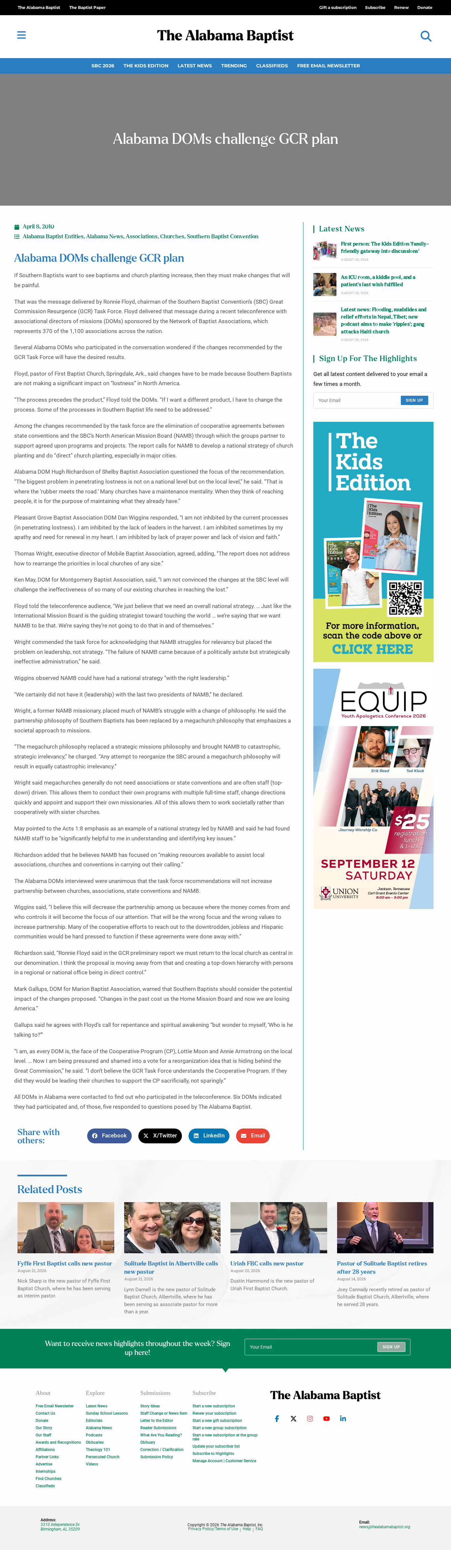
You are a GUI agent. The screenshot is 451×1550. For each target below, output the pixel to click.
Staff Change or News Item (163, 1413)
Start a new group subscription (219, 1428)
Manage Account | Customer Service (224, 1461)
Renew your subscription (214, 1413)
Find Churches (48, 1478)
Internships (45, 1471)
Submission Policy (156, 1457)
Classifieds (272, 65)
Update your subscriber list (216, 1446)
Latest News (195, 65)
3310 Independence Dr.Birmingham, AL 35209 (60, 1527)
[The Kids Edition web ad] (373, 542)
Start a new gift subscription (217, 1420)
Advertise (44, 1464)
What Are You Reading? (161, 1435)
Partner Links (47, 1457)
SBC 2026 (102, 65)
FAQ (259, 1529)
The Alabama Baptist (39, 7)
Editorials (94, 1420)
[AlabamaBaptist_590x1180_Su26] (373, 789)
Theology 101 (98, 1449)
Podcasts (94, 1435)
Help (247, 1529)
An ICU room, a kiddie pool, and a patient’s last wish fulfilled (378, 281)
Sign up (414, 400)
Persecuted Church (103, 1457)
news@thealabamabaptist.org (384, 1527)
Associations (141, 236)
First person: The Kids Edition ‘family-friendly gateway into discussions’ (385, 248)
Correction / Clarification (162, 1449)
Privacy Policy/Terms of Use (213, 1529)
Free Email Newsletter (328, 65)
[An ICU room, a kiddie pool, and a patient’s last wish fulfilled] (324, 284)
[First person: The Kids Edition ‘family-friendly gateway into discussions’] (324, 251)
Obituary (147, 1442)
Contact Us (45, 1413)
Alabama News (104, 236)
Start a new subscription (213, 1406)
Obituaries (95, 1442)
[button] (426, 36)
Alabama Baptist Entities (53, 236)
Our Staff (43, 1435)
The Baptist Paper (87, 7)
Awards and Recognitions (58, 1442)
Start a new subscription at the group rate (225, 1437)
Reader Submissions (158, 1428)
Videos (92, 1464)
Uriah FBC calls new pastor (267, 1264)
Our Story (44, 1428)
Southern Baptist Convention (223, 236)
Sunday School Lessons (107, 1413)
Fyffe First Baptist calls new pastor (64, 1264)
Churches (172, 236)
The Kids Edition (145, 65)
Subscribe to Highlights (213, 1453)
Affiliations (45, 1449)
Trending (234, 65)
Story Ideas (150, 1406)
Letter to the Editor (156, 1420)
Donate (42, 1420)
